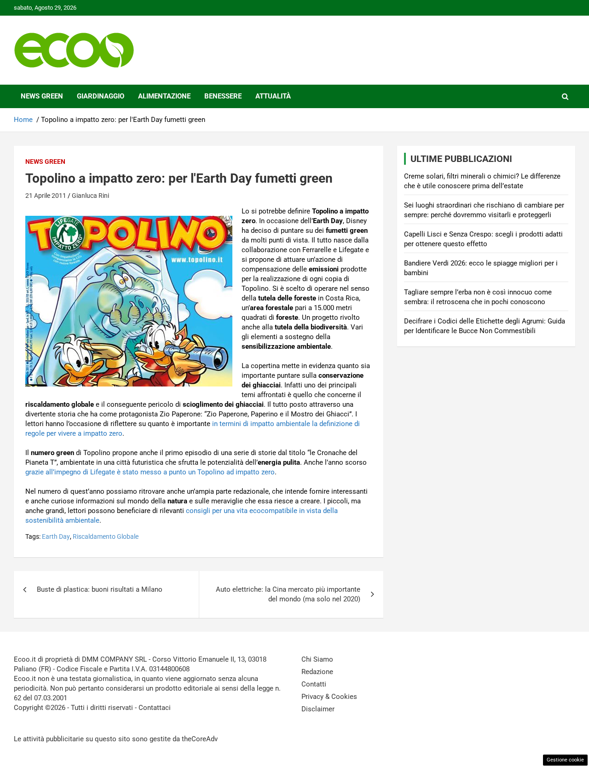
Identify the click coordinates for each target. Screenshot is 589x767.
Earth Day (56, 536)
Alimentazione (164, 96)
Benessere (223, 96)
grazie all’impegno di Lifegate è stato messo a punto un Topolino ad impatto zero (150, 472)
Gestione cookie (565, 760)
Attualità (273, 96)
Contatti (313, 684)
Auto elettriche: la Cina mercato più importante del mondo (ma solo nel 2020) (288, 594)
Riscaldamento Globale (106, 536)
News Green (42, 96)
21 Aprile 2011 (45, 195)
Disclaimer (318, 709)
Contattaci (155, 708)
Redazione (317, 672)
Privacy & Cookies (329, 696)
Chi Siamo (317, 659)
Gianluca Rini (90, 195)
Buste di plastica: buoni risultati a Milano (99, 589)
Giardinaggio (100, 96)
